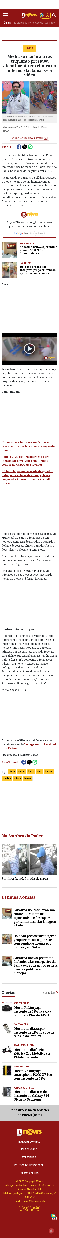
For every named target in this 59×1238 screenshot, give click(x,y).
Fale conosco (29, 1149)
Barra (31, 771)
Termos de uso (30, 1173)
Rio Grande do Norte (23, 22)
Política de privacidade (28, 1165)
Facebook (50, 744)
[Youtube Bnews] (37, 1208)
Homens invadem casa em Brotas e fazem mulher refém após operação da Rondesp (28, 446)
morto (21, 771)
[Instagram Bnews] (32, 1208)
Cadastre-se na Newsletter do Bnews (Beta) (29, 1112)
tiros (39, 771)
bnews (27, 778)
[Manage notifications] (51, 1230)
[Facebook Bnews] (21, 1208)
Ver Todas (49, 992)
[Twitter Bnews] (27, 1208)
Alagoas (39, 22)
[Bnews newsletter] (29, 138)
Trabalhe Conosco (29, 1141)
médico (7, 778)
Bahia (12, 771)
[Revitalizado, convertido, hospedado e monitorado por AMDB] (54, 1216)
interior (49, 771)
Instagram (31, 744)
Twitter (13, 748)
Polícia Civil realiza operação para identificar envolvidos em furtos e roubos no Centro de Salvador (25, 460)
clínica (17, 778)
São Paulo (49, 22)
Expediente (29, 1157)
